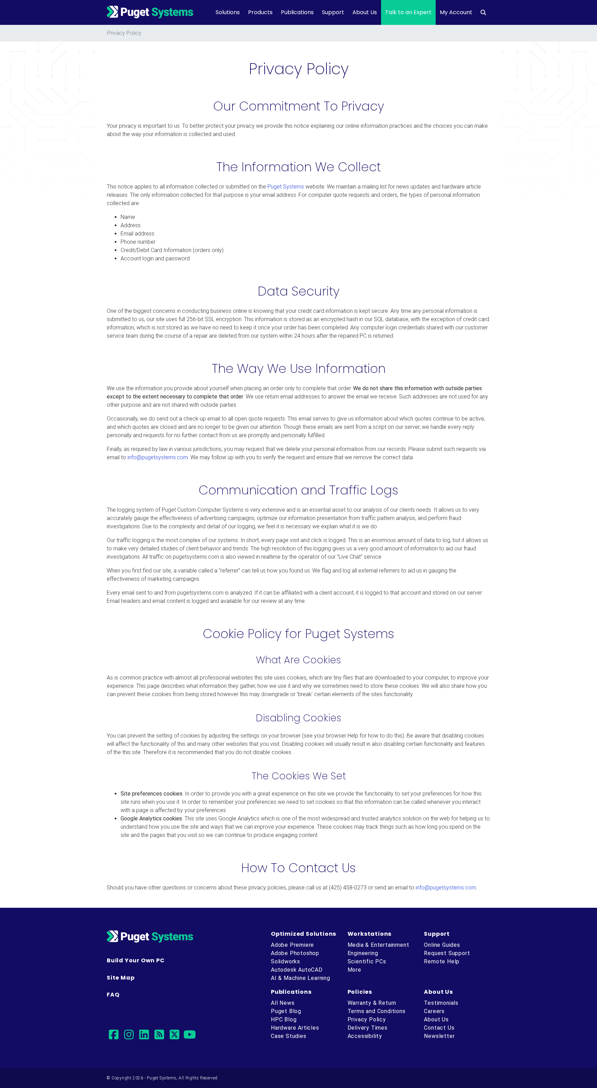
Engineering (363, 953)
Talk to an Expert (408, 12)
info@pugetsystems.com (157, 457)
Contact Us (439, 1027)
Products (260, 12)
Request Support (447, 953)
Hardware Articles (295, 1027)
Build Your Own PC (136, 960)
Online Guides (442, 945)
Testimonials (441, 1003)
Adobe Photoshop (295, 953)
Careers (434, 1011)
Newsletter (439, 1036)
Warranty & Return (372, 1003)
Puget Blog (286, 1011)
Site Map (120, 978)
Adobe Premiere (292, 945)
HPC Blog (283, 1019)
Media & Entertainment (378, 945)
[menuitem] (483, 12)
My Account (456, 12)
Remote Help (441, 961)
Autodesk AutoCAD (297, 969)
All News (282, 1003)
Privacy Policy (367, 1019)
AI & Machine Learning (300, 978)
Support (333, 12)
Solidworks (285, 961)
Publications (297, 12)
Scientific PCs (367, 961)
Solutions (228, 12)
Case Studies (288, 1036)
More (354, 969)
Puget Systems (285, 186)
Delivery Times (368, 1027)
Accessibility (365, 1036)
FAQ (113, 995)
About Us (364, 12)
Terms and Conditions (377, 1011)
